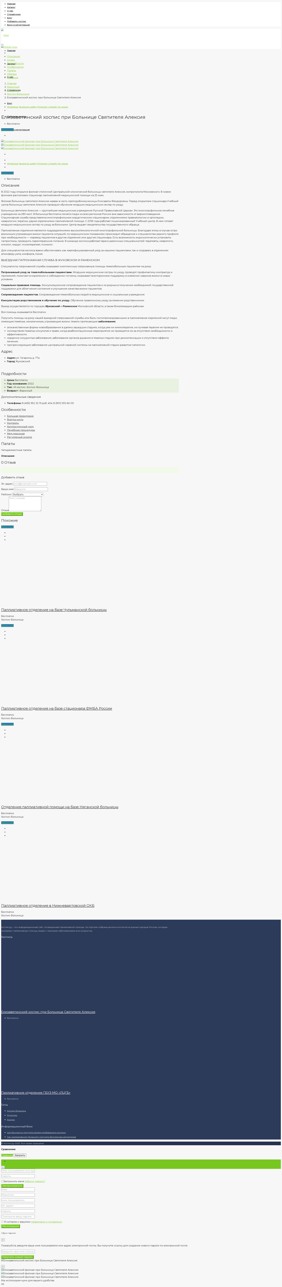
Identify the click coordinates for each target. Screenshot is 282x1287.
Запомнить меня (14, 1181)
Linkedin (53, 107)
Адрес (11, 60)
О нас (10, 11)
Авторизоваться (12, 1185)
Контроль (13, 423)
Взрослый (7, 129)
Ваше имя (7, 489)
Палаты (11, 70)
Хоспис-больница (16, 1110)
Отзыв (5, 510)
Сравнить (7, 1155)
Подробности (15, 63)
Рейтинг (6, 494)
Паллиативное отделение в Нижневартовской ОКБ (47, 905)
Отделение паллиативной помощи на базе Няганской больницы (59, 807)
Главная (11, 3)
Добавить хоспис (16, 21)
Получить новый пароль (17, 1257)
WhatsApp (13, 107)
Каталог (11, 7)
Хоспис (11, 1119)
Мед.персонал (16, 433)
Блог (9, 18)
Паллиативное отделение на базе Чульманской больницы (54, 610)
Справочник (14, 14)
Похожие (12, 77)
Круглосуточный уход (20, 426)
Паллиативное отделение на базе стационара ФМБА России (56, 708)
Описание (13, 56)
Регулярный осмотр (19, 437)
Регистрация (10, 1226)
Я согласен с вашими (33, 1221)
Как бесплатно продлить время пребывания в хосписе (36, 1132)
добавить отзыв (12, 514)
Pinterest (42, 107)
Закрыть (20, 1155)
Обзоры (12, 74)
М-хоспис (12, 1115)
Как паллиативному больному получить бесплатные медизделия (41, 1137)
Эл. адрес (63, 107)
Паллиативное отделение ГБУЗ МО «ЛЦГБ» (35, 1092)
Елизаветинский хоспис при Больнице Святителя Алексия (48, 1012)
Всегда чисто (15, 419)
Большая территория (20, 416)
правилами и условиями (46, 1221)
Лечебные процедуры (21, 430)
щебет (33, 107)
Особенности (15, 67)
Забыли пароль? (35, 1181)
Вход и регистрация (18, 25)
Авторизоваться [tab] (17, 1161)
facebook (24, 107)
